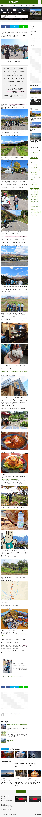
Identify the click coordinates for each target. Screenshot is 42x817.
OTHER (33, 5)
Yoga (32, 155)
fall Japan (7, 779)
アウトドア (12, 16)
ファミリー (33, 177)
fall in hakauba (36, 779)
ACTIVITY (13, 5)
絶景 (35, 212)
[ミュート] (24, 801)
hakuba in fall (4, 779)
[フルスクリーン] (25, 801)
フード (24, 16)
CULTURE (25, 5)
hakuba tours (22, 761)
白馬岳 (32, 209)
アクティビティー (17, 16)
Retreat (32, 152)
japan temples (23, 780)
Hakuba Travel (5, 780)
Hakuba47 (38, 150)
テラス (37, 169)
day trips (18, 761)
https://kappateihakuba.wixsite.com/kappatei (9, 479)
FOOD (21, 5)
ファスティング (34, 174)
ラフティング (33, 184)
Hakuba (33, 150)
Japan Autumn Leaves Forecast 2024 (6, 762)
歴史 (32, 199)
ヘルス (32, 179)
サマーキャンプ (34, 167)
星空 (36, 196)
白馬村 (4, 16)
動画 (32, 189)
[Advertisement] (8, 699)
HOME (2, 5)
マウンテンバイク (7, 16)
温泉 (32, 201)
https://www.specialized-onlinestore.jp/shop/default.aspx (12, 676)
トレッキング (33, 172)
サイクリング (6, 17)
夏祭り (32, 194)
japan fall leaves (31, 779)
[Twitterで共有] (14, 26)
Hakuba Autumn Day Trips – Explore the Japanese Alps (21, 765)
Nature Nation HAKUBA (12, 814)
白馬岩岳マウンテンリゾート (35, 207)
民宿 (35, 199)
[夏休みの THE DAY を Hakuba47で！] (3, 733)
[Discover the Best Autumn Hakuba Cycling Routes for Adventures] (3, 740)
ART (17, 5)
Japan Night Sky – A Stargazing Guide (33, 764)
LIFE (29, 5)
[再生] (16, 801)
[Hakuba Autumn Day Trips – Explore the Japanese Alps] (3, 726)
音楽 (35, 214)
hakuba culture (37, 780)
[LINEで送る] (23, 26)
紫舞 (32, 212)
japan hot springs (18, 779)
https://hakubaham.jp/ (5, 406)
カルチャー (33, 162)
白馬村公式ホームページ (6, 798)
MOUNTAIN (7, 5)
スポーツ (32, 169)
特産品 (36, 201)
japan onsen (22, 779)
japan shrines (19, 780)
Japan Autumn (9, 780)
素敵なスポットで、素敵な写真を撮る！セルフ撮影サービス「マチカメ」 (35, 107)
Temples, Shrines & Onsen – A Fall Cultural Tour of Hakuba (21, 784)
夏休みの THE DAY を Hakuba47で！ (14, 731)
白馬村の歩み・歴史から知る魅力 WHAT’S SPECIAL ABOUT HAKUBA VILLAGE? (35, 141)
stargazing (29, 761)
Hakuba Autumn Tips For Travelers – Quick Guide (7, 783)
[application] (21, 799)
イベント (21, 16)
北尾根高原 (36, 189)
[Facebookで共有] (5, 26)
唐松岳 (32, 191)
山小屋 (32, 196)
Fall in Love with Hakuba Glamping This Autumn (34, 783)
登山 (32, 204)
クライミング (33, 164)
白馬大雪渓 (37, 204)
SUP (36, 152)
